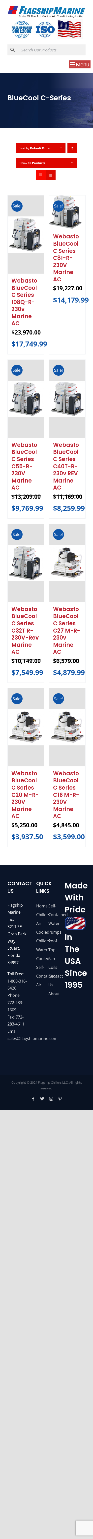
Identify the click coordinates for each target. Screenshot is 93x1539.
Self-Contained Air (40, 976)
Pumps (52, 932)
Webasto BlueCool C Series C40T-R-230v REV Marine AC (66, 466)
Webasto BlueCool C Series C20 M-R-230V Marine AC (25, 795)
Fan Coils (52, 963)
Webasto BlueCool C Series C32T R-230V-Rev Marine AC (25, 630)
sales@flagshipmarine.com (32, 1038)
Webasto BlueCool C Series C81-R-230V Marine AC (66, 258)
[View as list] (51, 175)
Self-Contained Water (52, 914)
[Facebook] (33, 1099)
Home (40, 906)
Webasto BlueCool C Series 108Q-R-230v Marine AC (24, 302)
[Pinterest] (60, 1099)
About (52, 994)
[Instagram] (51, 1099)
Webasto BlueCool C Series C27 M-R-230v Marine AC (66, 630)
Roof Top (52, 945)
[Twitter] (42, 1099)
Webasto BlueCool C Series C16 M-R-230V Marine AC (66, 795)
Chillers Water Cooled (40, 949)
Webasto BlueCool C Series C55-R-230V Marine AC (24, 466)
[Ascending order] (72, 148)
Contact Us (52, 980)
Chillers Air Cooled (40, 923)
